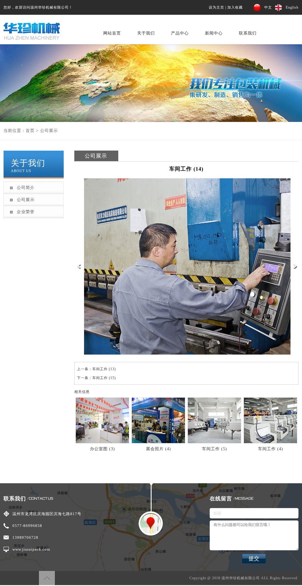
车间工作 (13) (104, 369)
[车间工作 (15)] (295, 267)
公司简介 (26, 187)
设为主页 (216, 7)
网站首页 (112, 33)
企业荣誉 (26, 212)
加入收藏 (235, 7)
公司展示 (49, 130)
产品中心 (180, 33)
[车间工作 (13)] (79, 267)
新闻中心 (214, 33)
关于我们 (146, 33)
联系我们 (248, 33)
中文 (268, 7)
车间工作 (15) (104, 378)
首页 (30, 130)
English (292, 7)
